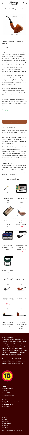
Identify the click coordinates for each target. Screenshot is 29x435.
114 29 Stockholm (7, 391)
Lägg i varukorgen (14, 122)
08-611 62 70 (6, 393)
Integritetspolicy (6, 423)
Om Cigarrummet (6, 427)
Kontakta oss (5, 417)
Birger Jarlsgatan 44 (7, 388)
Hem (6, 9)
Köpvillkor (4, 419)
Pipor (10, 9)
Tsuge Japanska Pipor (18, 9)
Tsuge (15, 132)
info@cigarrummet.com (8, 395)
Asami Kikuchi (10, 132)
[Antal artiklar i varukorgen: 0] (26, 3)
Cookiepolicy (5, 425)
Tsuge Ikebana (11, 130)
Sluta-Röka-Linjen (6, 421)
